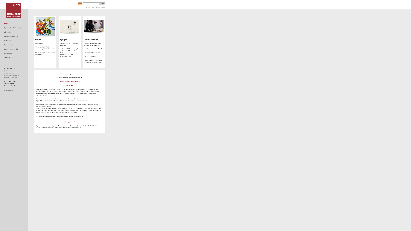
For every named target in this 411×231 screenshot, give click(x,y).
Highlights (7, 32)
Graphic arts (8, 45)
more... (53, 66)
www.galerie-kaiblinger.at (10, 77)
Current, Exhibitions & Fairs (14, 28)
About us (7, 58)
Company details (100, 7)
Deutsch (80, 3)
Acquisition (8, 53)
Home (6, 24)
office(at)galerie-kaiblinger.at (11, 75)
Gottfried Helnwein (11, 49)
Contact (87, 7)
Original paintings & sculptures (11, 38)
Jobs (93, 7)
